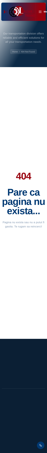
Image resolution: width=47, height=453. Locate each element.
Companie (11, 422)
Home (15, 52)
